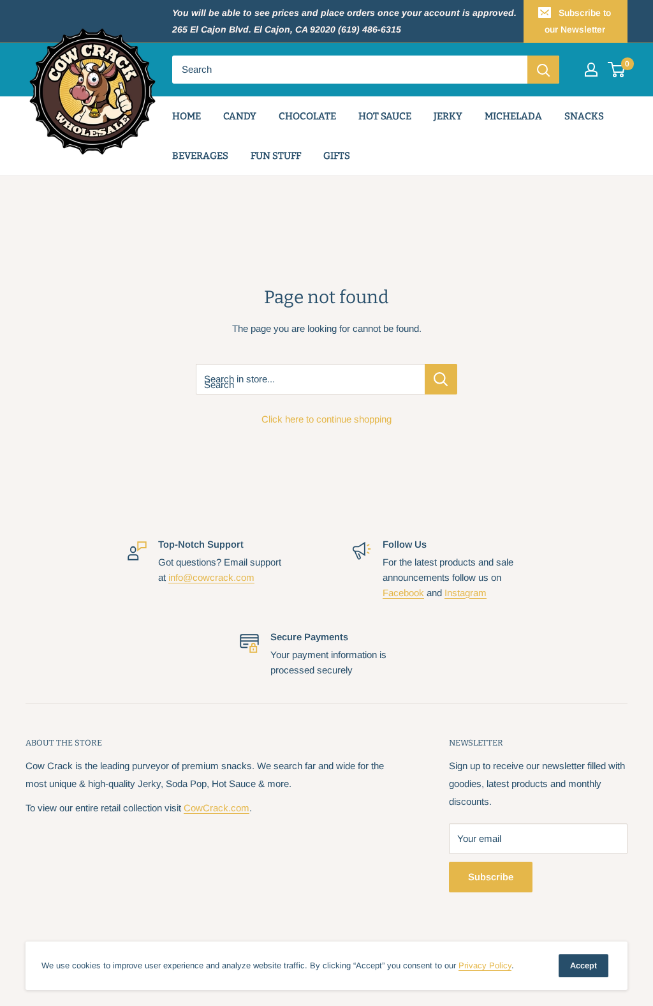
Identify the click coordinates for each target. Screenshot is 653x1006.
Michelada (513, 116)
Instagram (465, 592)
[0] (617, 69)
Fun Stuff (276, 155)
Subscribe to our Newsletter (578, 21)
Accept (583, 965)
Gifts (336, 155)
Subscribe (490, 876)
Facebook (403, 592)
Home (186, 116)
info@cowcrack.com (211, 577)
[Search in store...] (441, 379)
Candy (239, 116)
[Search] (543, 70)
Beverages (200, 155)
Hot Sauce (384, 116)
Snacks (584, 116)
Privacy (485, 965)
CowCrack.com (216, 807)
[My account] (591, 70)
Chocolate (307, 116)
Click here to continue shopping (326, 419)
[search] (349, 70)
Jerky (448, 116)
